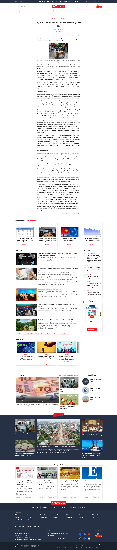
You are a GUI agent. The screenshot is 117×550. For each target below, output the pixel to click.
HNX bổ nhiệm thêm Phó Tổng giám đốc (49, 289)
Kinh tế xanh (89, 290)
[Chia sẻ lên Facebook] (69, 35)
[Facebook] (87, 2)
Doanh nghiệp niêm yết (91, 253)
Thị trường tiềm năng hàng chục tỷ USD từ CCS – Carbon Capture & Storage (91, 455)
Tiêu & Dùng (50, 1)
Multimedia (20, 375)
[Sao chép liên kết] (77, 35)
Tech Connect (67, 1)
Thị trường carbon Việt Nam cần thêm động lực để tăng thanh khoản (57, 319)
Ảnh (16, 526)
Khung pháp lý (46, 354)
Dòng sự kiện (58, 465)
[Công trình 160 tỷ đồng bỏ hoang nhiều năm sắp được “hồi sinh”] (25, 446)
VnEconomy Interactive (90, 481)
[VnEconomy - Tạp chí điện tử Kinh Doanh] (58, 503)
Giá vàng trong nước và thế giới (69, 481)
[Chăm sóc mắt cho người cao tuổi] (25, 425)
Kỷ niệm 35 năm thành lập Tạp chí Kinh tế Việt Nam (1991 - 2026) (47, 482)
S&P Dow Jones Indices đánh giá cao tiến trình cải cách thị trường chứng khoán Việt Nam (47, 240)
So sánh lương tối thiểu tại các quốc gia (68, 407)
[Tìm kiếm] (19, 6)
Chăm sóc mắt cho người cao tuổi (69, 390)
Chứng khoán (41, 1)
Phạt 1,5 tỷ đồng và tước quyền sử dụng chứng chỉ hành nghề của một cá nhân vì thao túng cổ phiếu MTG (58, 254)
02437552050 (51, 535)
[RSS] (89, 538)
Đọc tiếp (19, 250)
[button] (59, 368)
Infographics (70, 375)
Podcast (64, 375)
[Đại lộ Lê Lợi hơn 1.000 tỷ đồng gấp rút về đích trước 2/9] (58, 432)
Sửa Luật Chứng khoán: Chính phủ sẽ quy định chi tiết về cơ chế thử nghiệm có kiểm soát (26, 358)
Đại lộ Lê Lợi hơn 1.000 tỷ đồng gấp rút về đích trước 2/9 (58, 447)
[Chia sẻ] (79, 35)
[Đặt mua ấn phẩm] (99, 6)
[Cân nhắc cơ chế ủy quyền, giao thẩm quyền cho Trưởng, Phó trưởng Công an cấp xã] (92, 425)
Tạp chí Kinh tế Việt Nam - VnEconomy (94, 545)
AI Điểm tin (92, 375)
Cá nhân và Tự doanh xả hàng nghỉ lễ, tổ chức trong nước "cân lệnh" (25, 240)
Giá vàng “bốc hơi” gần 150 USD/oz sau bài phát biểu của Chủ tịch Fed (92, 240)
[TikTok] (99, 2)
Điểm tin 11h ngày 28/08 (95, 389)
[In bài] (38, 35)
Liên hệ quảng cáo (60, 538)
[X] (90, 2)
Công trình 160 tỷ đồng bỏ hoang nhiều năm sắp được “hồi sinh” (24, 454)
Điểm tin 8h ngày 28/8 (95, 398)
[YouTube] (96, 2)
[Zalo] (93, 2)
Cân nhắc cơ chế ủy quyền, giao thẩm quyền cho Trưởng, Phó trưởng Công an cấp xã (92, 435)
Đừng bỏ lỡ (20, 339)
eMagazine (76, 375)
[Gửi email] (74, 35)
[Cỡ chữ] (40, 35)
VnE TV (60, 1)
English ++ (76, 1)
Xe (56, 1)
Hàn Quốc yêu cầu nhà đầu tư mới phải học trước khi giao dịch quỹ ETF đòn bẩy (57, 305)
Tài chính (88, 265)
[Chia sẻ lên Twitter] (72, 35)
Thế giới (88, 281)
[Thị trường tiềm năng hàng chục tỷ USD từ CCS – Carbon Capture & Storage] (92, 446)
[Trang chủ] (19, 11)
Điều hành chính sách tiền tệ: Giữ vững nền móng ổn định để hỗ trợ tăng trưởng (58, 269)
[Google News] (102, 2)
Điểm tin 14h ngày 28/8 (95, 380)
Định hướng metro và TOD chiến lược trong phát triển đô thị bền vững (24, 482)
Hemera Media (35, 545)
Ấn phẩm (92, 301)
